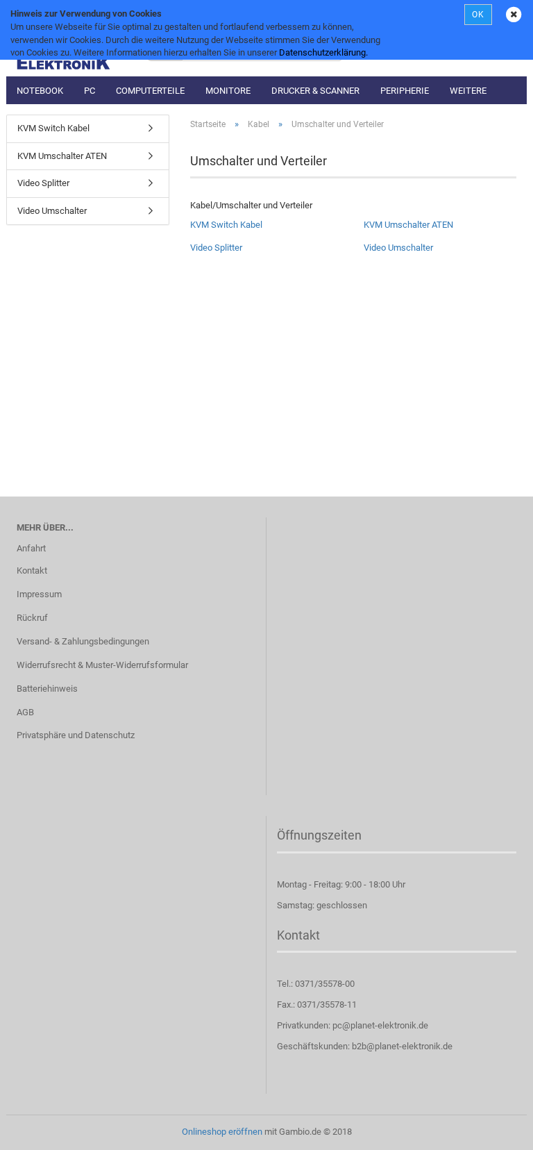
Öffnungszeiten (319, 835)
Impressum (39, 594)
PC (89, 90)
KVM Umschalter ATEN (408, 224)
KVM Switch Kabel (226, 224)
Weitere (468, 90)
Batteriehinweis (47, 688)
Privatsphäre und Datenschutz (76, 735)
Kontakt (32, 570)
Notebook (40, 90)
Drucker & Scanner (315, 90)
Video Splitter (216, 247)
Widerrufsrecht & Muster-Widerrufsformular (102, 665)
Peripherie (404, 90)
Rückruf (32, 617)
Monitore (228, 90)
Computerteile (150, 90)
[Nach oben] (495, 1129)
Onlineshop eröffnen (222, 1131)
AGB (25, 712)
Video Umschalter (398, 247)
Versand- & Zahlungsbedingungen (83, 641)
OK (478, 14)
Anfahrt (31, 548)
